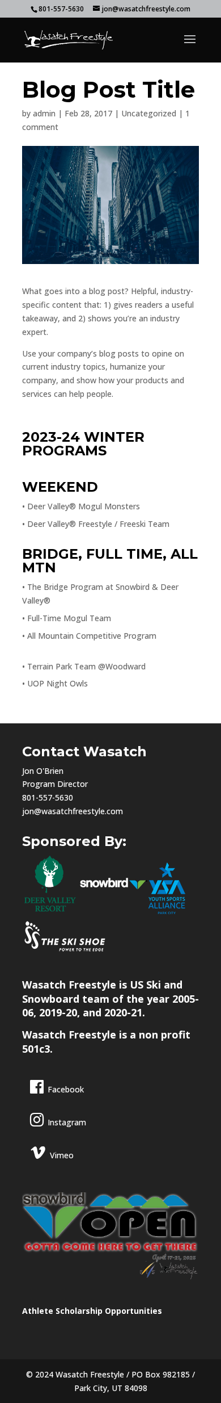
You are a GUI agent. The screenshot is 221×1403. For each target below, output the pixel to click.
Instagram (67, 1122)
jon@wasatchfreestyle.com (72, 811)
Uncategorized (148, 113)
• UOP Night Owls (55, 683)
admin (44, 113)
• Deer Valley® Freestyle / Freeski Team (95, 523)
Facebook (66, 1089)
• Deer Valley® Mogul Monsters (81, 506)
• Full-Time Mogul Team (66, 618)
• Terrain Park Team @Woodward (84, 666)
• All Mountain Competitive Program (89, 635)
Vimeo (62, 1155)
